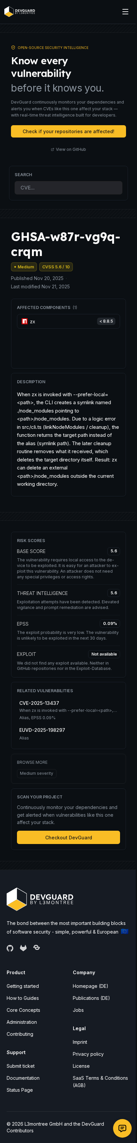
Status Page (20, 1090)
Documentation (23, 1078)
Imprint (80, 1042)
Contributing (20, 1034)
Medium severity (36, 773)
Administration (22, 1022)
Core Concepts (23, 1010)
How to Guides (23, 998)
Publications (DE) (91, 998)
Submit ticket (21, 1066)
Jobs (78, 1010)
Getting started (23, 986)
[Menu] (125, 11)
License (81, 1066)
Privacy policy (88, 1054)
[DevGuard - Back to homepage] (19, 11)
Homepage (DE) (90, 986)
